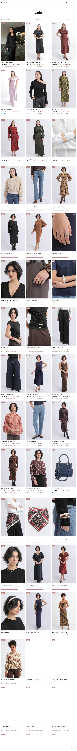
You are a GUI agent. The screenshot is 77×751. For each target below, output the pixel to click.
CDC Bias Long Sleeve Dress (58, 206)
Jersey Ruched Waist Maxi (32, 632)
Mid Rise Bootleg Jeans (32, 206)
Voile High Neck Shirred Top (8, 679)
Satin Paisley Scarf (5, 538)
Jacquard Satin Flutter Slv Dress (59, 585)
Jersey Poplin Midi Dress (32, 394)
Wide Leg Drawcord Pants (7, 394)
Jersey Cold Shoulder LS (32, 109)
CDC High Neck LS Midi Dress (8, 253)
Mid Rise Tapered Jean (31, 441)
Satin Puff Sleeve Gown (32, 585)
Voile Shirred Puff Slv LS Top (33, 488)
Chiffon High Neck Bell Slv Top (8, 441)
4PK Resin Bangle (56, 538)
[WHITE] (53, 492)
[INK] (4, 113)
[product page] (13, 41)
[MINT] (52, 492)
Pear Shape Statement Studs (58, 726)
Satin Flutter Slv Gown (6, 109)
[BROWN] (54, 492)
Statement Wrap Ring (57, 253)
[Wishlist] (69, 2)
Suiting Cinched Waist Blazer (8, 62)
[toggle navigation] (1, 2)
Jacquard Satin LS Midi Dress (58, 109)
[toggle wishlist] (23, 24)
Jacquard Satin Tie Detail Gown (59, 632)
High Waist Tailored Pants (58, 347)
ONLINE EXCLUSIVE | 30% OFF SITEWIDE (9, 66)
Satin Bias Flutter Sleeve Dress (33, 62)
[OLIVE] (1, 113)
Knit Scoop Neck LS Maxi (7, 726)
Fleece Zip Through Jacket (7, 206)
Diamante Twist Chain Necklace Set (9, 300)
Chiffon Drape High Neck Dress (33, 679)
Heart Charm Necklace (6, 585)
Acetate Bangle (55, 159)
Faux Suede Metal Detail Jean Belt (34, 347)
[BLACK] (3, 113)
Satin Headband (5, 632)
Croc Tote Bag (55, 488)
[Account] (71, 2)
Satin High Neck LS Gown (32, 159)
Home (37, 8)
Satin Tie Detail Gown (57, 394)
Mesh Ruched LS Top (31, 726)
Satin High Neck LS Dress (58, 441)
